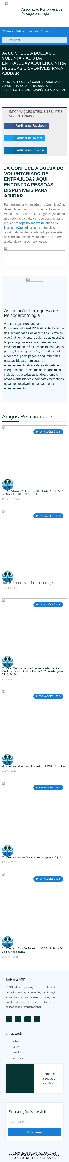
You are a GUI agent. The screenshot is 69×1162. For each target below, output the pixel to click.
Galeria (20, 31)
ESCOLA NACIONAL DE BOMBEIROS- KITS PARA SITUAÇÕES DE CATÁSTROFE (32, 492)
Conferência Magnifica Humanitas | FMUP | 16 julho (33, 765)
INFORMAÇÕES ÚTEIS (25, 111)
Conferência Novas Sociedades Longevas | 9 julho (32, 857)
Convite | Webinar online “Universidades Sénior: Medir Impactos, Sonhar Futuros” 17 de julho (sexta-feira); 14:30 (34, 671)
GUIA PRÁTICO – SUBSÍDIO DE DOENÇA (27, 583)
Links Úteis (32, 31)
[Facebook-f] (23, 396)
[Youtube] (6, 396)
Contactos (46, 31)
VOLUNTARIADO (21, 116)
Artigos (19, 81)
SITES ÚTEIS (53, 111)
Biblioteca (8, 31)
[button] (26, 126)
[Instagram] (31, 396)
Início (6, 81)
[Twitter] (14, 396)
